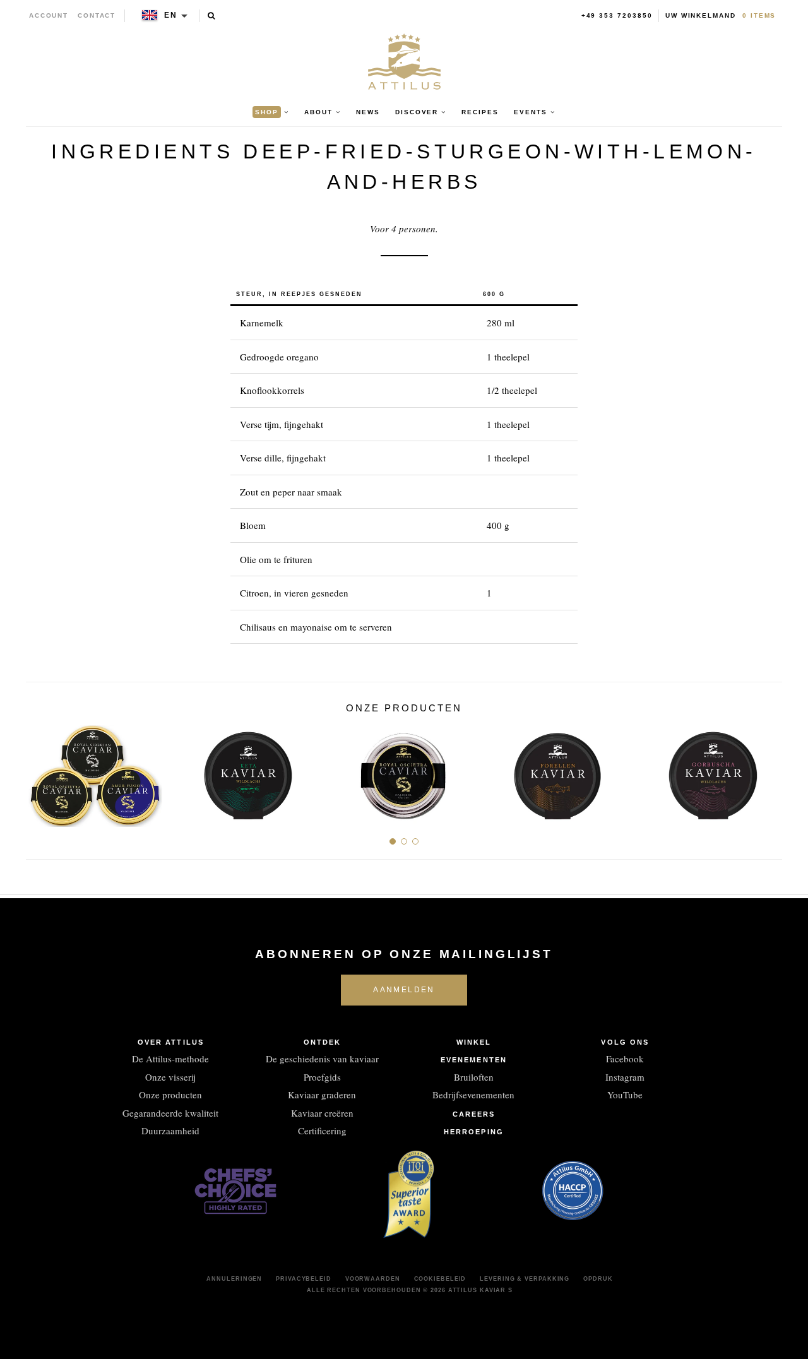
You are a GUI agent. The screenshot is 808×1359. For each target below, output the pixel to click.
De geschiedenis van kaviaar (322, 1058)
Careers (474, 1114)
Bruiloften (474, 1077)
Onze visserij (170, 1077)
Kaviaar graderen (322, 1094)
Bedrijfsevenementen (473, 1094)
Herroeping (474, 1132)
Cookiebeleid (440, 1279)
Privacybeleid (303, 1279)
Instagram (625, 1077)
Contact (97, 15)
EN (170, 15)
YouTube (625, 1094)
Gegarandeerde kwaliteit (170, 1113)
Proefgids (322, 1077)
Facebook (625, 1058)
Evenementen (474, 1060)
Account (49, 15)
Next (768, 770)
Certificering (322, 1130)
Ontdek (323, 1042)
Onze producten (170, 1094)
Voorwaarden (372, 1279)
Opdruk (597, 1279)
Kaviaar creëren (322, 1113)
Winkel (474, 1042)
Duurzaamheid (170, 1130)
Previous (40, 770)
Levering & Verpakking (524, 1279)
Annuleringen (234, 1279)
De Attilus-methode (170, 1058)
